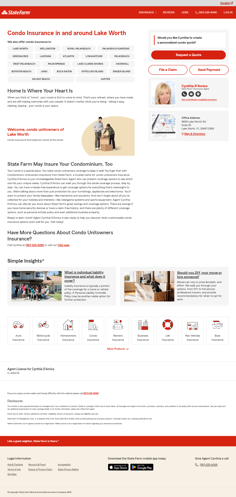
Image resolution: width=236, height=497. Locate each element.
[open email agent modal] (191, 94)
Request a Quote (188, 55)
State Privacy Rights (68, 469)
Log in (228, 12)
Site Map (12, 474)
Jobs (184, 12)
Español (225, 3)
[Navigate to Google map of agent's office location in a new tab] (198, 94)
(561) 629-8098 (208, 12)
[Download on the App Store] (118, 467)
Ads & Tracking (15, 464)
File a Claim (168, 70)
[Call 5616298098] (184, 94)
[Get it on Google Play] (141, 467)
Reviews (168, 12)
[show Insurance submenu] (155, 12)
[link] (16, 12)
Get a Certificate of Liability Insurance (199, 100)
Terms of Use (14, 469)
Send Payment (209, 70)
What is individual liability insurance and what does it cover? (84, 276)
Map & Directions (194, 133)
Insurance (146, 12)
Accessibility (64, 464)
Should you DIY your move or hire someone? (199, 275)
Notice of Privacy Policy (40, 469)
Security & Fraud (37, 464)
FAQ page (63, 245)
